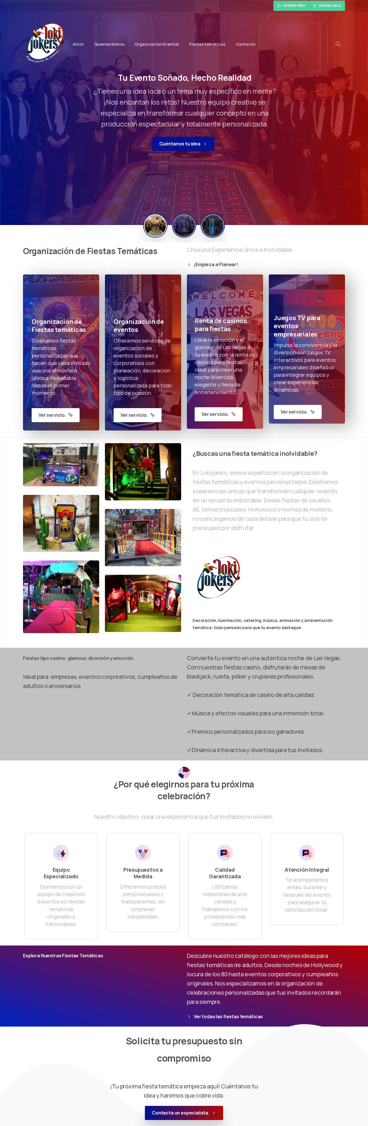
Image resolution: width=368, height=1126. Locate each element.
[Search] (338, 44)
